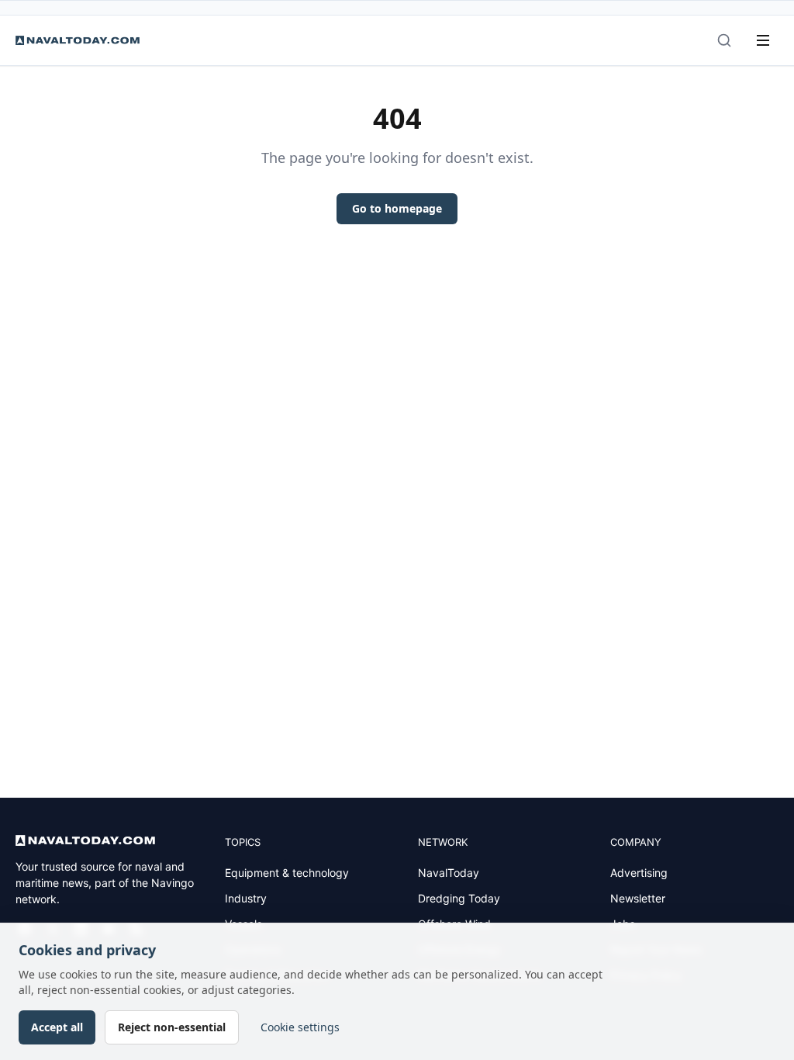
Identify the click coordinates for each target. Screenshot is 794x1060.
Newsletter (637, 898)
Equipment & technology (287, 872)
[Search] (724, 40)
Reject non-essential (172, 1027)
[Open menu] (762, 40)
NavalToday (448, 872)
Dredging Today (459, 898)
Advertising (639, 872)
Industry (246, 898)
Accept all (57, 1027)
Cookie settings (300, 1027)
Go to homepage (397, 208)
